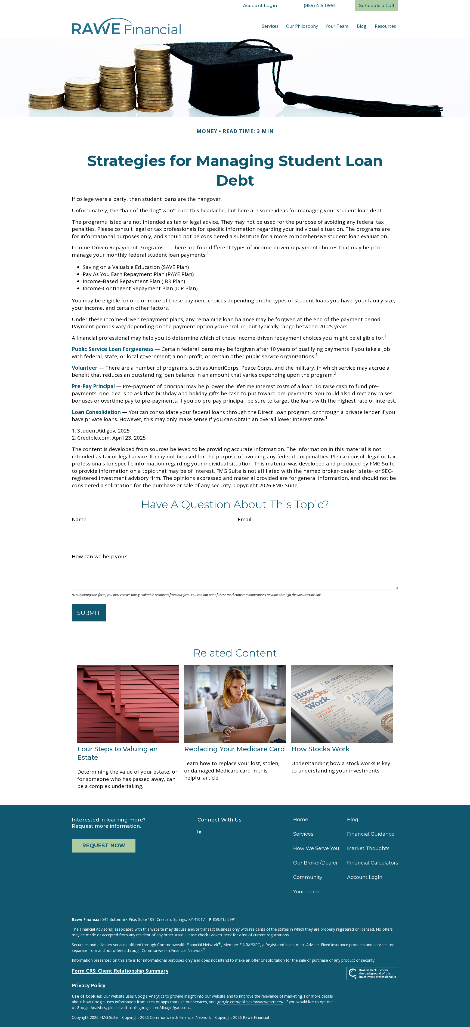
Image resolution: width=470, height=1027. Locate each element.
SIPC (256, 944)
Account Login (260, 5)
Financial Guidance (370, 834)
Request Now (103, 845)
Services (303, 834)
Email (244, 519)
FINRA (245, 944)
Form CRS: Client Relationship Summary (120, 970)
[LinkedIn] (199, 832)
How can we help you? (99, 556)
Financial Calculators (372, 863)
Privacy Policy (88, 985)
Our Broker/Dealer (315, 863)
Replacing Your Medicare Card (234, 749)
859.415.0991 (224, 919)
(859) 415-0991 (319, 5)
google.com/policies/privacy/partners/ (250, 1001)
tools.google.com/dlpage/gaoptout (159, 1007)
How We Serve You (316, 848)
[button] (270, 26)
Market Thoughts (368, 848)
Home (300, 820)
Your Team (306, 892)
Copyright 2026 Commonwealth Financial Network (166, 1017)
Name (79, 519)
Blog (352, 820)
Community (307, 877)
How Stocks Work (320, 749)
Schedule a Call (376, 5)
